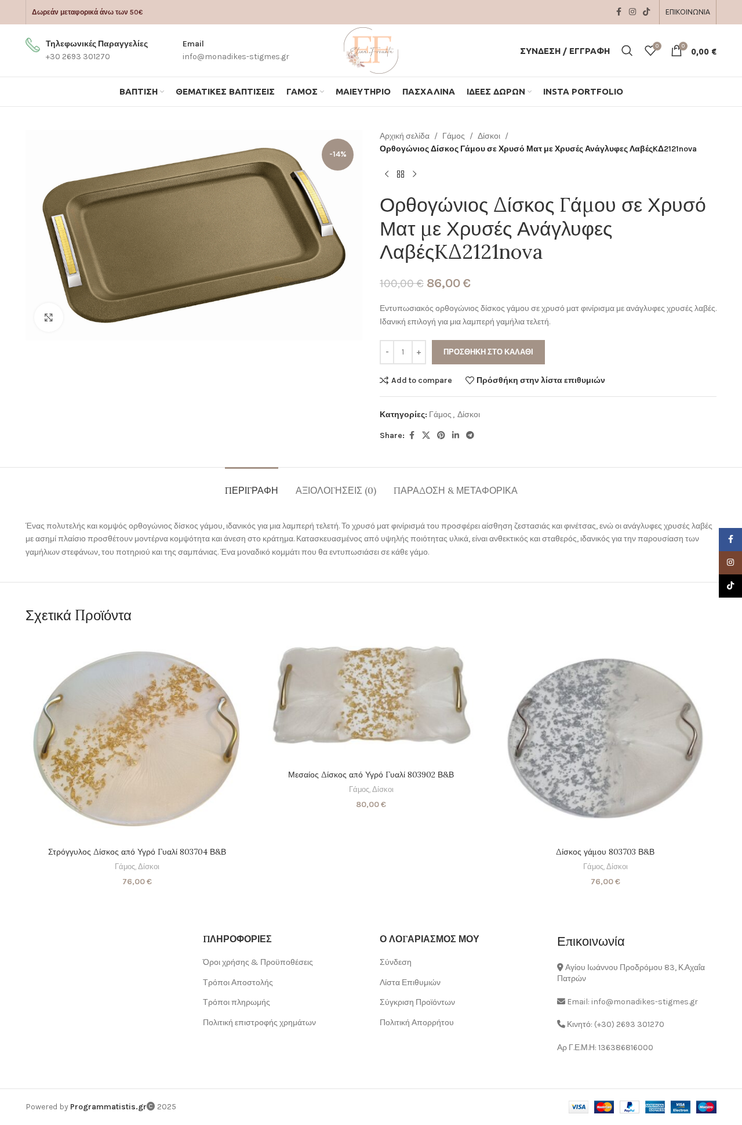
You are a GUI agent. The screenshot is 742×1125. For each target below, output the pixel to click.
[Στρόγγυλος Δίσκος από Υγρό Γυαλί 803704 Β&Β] (137, 739)
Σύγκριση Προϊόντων (417, 1002)
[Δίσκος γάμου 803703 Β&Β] (605, 739)
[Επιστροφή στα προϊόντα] (401, 175)
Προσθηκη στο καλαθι (488, 352)
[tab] (251, 484)
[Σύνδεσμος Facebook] (618, 12)
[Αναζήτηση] (627, 50)
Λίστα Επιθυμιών (410, 982)
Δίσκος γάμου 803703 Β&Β (605, 852)
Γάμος (453, 136)
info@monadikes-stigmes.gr (644, 1002)
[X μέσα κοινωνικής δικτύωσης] (426, 436)
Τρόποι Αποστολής (238, 982)
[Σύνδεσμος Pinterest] (441, 436)
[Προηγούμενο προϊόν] (387, 175)
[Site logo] (371, 50)
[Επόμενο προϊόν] (414, 175)
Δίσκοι (489, 136)
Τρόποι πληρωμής (236, 1002)
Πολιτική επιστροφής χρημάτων (259, 1023)
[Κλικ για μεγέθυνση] (48, 317)
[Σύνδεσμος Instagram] (632, 12)
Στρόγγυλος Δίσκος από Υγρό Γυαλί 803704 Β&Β (137, 852)
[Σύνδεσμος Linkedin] (456, 436)
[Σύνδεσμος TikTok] (646, 12)
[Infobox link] (87, 51)
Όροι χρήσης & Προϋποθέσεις (258, 962)
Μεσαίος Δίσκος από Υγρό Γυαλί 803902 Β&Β (371, 774)
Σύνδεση (396, 962)
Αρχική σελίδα (405, 136)
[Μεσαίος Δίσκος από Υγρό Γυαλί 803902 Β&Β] (371, 700)
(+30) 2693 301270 (629, 1024)
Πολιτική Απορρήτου (417, 1023)
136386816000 (625, 1047)
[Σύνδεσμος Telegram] (470, 436)
